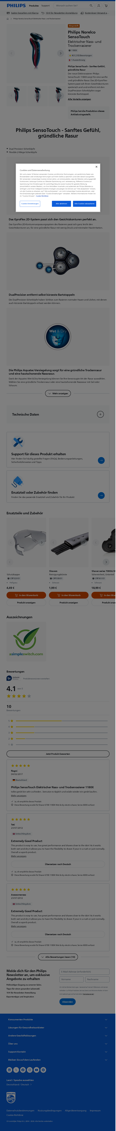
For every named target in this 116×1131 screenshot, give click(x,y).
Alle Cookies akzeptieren (84, 203)
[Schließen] (95, 167)
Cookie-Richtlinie (41, 196)
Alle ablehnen (60, 203)
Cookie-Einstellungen (29, 203)
